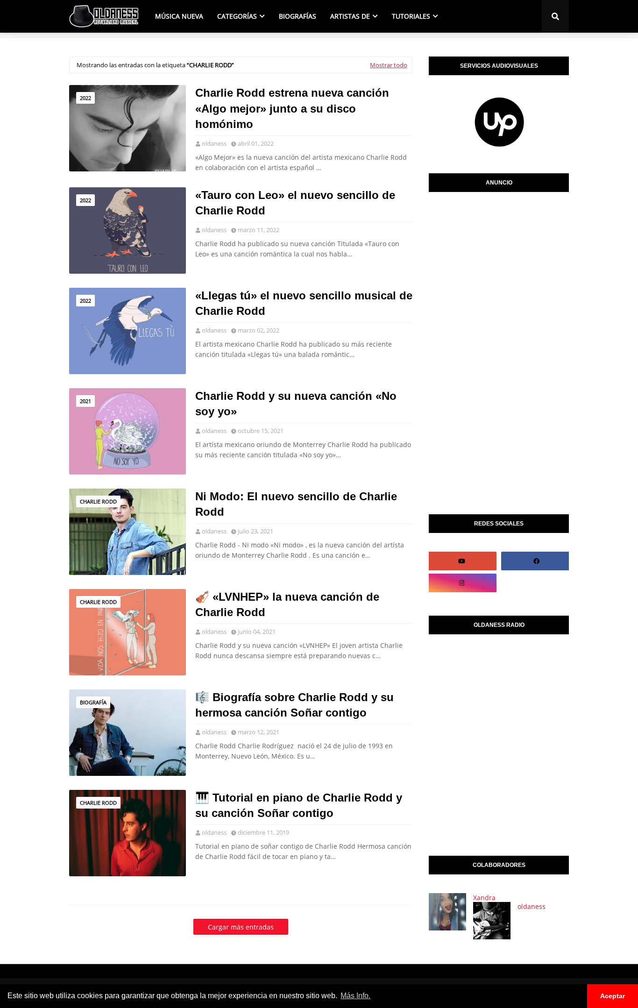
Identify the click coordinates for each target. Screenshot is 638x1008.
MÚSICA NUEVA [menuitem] (179, 16)
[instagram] (461, 583)
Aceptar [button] (612, 996)
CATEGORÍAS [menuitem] (237, 16)
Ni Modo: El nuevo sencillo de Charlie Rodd (296, 504)
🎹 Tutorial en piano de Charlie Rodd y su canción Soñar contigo (298, 805)
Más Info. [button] (355, 996)
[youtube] (461, 561)
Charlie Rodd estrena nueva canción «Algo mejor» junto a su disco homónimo (292, 108)
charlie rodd (98, 501)
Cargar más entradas (241, 927)
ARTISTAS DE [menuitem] (350, 16)
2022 (85, 97)
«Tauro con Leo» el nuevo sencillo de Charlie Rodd (295, 203)
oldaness (214, 143)
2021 (85, 401)
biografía (93, 702)
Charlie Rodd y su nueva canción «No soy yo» (296, 404)
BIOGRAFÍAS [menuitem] (297, 16)
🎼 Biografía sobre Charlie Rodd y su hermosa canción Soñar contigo (294, 705)
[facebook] (536, 561)
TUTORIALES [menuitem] (411, 16)
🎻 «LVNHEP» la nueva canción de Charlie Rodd (287, 604)
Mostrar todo (388, 65)
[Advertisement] (499, 351)
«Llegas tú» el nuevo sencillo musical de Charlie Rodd (303, 303)
